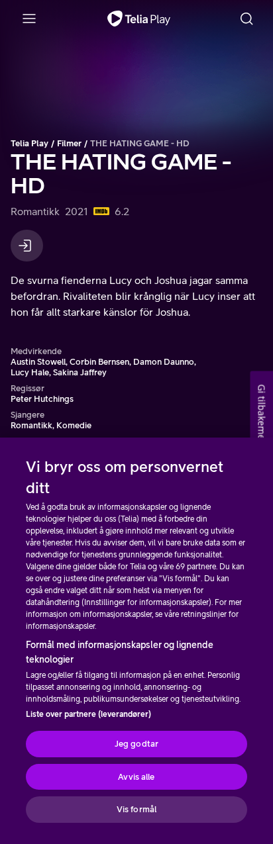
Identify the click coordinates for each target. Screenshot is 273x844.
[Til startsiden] (138, 18)
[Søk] (246, 18)
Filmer (69, 143)
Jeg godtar (136, 744)
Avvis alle (136, 777)
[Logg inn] (27, 245)
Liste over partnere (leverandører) (88, 714)
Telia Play (29, 143)
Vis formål (136, 809)
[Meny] (29, 18)
